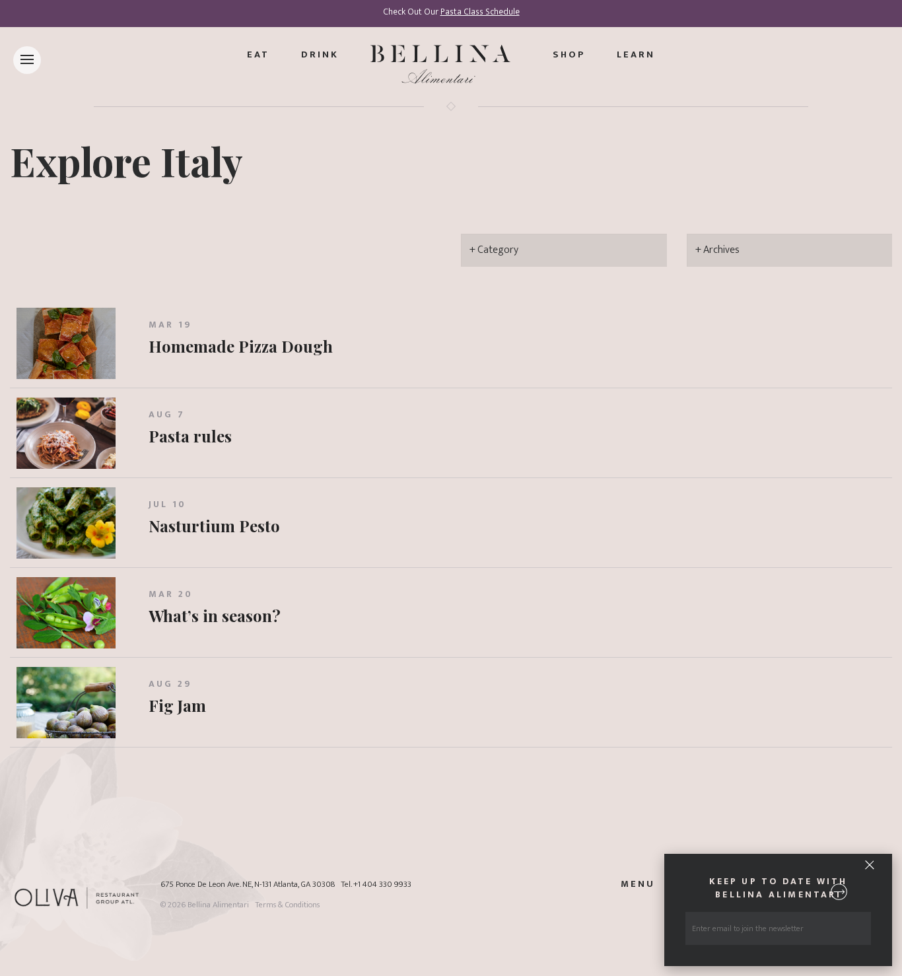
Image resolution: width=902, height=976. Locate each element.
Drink (320, 55)
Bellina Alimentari (218, 905)
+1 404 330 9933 (382, 884)
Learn (636, 55)
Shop (569, 55)
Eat (258, 55)
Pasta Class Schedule (480, 12)
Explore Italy (126, 160)
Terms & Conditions (287, 905)
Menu (638, 884)
